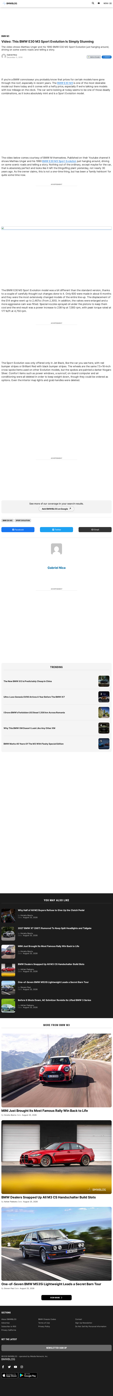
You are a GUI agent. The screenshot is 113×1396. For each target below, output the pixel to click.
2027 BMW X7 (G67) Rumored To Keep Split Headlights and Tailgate (55, 928)
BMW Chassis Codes (47, 1319)
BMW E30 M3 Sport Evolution (59, 161)
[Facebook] (4, 1367)
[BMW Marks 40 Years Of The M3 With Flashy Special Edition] (103, 739)
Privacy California (8, 1330)
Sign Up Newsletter (83, 1323)
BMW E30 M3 (65, 82)
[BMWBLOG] (56, 1359)
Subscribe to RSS (8, 1326)
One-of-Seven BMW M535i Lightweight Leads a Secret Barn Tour (53, 982)
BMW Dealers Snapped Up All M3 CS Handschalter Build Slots (51, 964)
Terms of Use (44, 1323)
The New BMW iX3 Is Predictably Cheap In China (28, 681)
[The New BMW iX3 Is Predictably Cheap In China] (103, 677)
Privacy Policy (44, 1326)
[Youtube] (16, 1367)
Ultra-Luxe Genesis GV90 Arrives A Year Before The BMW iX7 (34, 697)
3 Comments (107, 57)
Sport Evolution (23, 520)
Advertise (5, 1323)
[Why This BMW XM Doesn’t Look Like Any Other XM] (103, 724)
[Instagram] (22, 1367)
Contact (78, 1319)
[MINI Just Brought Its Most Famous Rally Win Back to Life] (8, 946)
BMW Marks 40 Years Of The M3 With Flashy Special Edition (34, 743)
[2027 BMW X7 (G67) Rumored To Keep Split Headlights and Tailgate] (8, 928)
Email (96, 529)
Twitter (57, 529)
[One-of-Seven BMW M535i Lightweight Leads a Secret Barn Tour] (8, 982)
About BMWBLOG (8, 1319)
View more (55, 1298)
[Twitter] (10, 1367)
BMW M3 (5, 36)
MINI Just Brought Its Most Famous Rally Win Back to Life (48, 946)
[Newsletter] (98, 3)
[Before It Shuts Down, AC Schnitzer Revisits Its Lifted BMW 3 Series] (8, 1000)
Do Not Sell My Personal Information (90, 1326)
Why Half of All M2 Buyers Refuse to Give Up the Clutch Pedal (51, 910)
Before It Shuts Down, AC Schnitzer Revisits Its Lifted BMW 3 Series (54, 1000)
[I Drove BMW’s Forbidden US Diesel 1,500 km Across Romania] (103, 708)
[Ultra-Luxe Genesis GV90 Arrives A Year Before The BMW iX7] (103, 692)
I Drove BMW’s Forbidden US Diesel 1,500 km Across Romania (34, 712)
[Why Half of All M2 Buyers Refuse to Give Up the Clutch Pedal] (8, 910)
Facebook (19, 529)
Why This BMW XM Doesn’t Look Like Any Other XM (29, 728)
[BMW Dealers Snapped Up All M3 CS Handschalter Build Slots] (8, 964)
